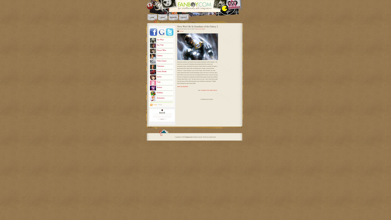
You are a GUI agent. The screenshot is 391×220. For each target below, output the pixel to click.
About (163, 17)
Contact (184, 17)
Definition (173, 17)
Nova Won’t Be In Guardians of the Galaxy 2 (197, 26)
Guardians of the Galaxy (207, 90)
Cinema (196, 29)
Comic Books (202, 29)
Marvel (215, 90)
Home (152, 17)
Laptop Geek (212, 137)
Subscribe (181, 31)
